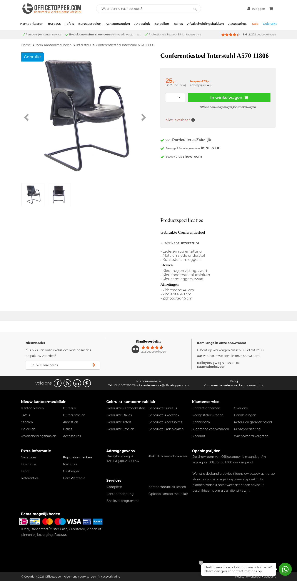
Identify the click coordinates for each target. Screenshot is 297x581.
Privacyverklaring (247, 429)
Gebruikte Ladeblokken (166, 429)
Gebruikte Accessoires (165, 422)
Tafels (69, 24)
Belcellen (161, 24)
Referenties (29, 478)
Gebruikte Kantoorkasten (126, 408)
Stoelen (27, 422)
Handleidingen (245, 415)
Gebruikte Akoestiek (163, 415)
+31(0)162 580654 (125, 385)
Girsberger (71, 471)
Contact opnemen (206, 408)
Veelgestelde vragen (207, 415)
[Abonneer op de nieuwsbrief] (94, 365)
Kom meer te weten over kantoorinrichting (234, 385)
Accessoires (237, 24)
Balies (178, 24)
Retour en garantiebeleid (253, 422)
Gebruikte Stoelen (120, 429)
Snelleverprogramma (123, 501)
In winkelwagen (226, 97)
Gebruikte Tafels (119, 422)
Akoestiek (142, 24)
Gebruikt (270, 24)
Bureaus (54, 24)
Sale (255, 24)
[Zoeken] (195, 9)
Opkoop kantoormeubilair (168, 494)
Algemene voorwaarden (210, 429)
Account (198, 436)
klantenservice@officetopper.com (165, 385)
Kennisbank (201, 422)
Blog (25, 471)
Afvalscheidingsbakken (205, 24)
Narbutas (70, 464)
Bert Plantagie (74, 478)
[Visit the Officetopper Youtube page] (67, 383)
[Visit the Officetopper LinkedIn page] (77, 383)
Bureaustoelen (89, 24)
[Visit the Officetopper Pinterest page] (87, 383)
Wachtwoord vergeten (251, 436)
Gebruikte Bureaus (162, 408)
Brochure (28, 464)
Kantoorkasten (31, 24)
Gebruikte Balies (119, 415)
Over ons (241, 408)
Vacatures (28, 457)
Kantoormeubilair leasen (167, 487)
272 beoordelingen (263, 34)
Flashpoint (269, 576)
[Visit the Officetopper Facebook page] (58, 383)
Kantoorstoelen (118, 24)
